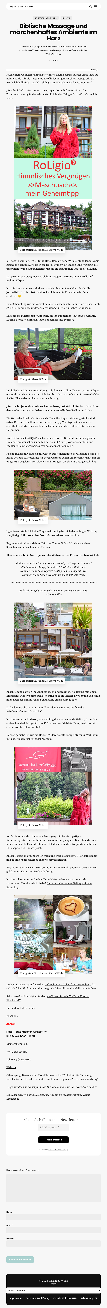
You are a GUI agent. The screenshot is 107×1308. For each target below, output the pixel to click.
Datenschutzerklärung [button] (37, 1298)
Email (9, 1225)
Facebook (52, 1087)
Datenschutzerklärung (58, 1150)
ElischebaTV (13, 1098)
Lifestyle (66, 18)
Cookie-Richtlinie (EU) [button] (65, 1298)
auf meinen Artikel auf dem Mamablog (67, 984)
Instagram (35, 1087)
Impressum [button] (16, 1298)
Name (9, 1212)
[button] (95, 6)
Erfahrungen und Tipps (46, 18)
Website (11, 1067)
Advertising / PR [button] (89, 1298)
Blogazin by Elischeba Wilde (21, 6)
